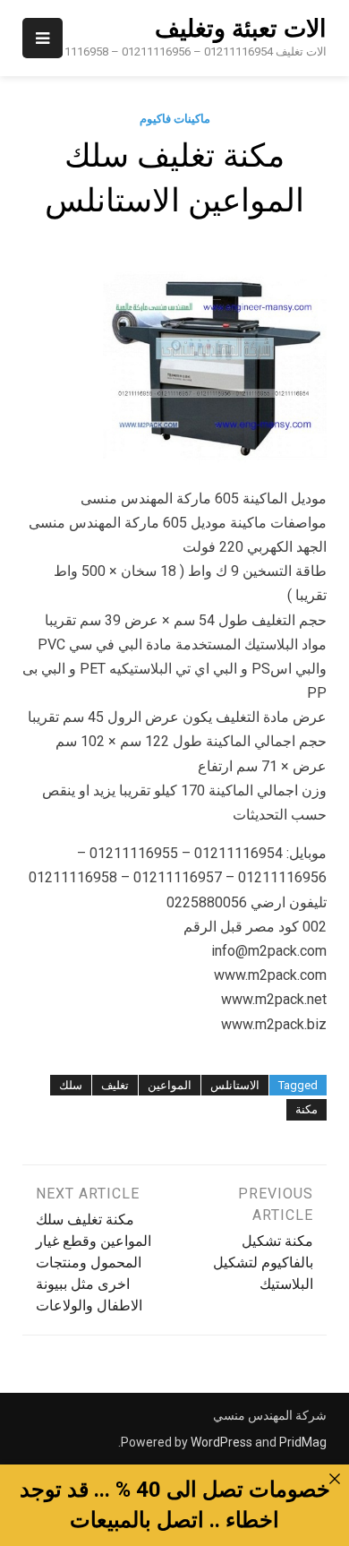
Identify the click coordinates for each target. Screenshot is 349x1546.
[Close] (334, 1478)
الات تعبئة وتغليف (241, 28)
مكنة (306, 1109)
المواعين (170, 1085)
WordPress (221, 1442)
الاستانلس (235, 1085)
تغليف (115, 1085)
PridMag (303, 1442)
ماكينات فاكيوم (175, 118)
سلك (70, 1085)
